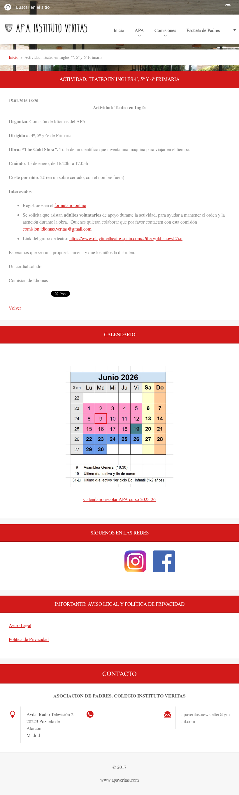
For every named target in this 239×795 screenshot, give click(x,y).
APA (139, 30)
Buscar (7, 7)
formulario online (70, 205)
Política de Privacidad (29, 639)
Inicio (119, 30)
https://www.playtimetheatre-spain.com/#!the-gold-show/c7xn (125, 238)
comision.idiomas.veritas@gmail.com (57, 229)
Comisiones (165, 30)
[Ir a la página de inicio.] (46, 30)
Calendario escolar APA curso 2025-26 (119, 499)
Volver (15, 308)
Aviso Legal (20, 625)
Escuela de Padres (203, 30)
